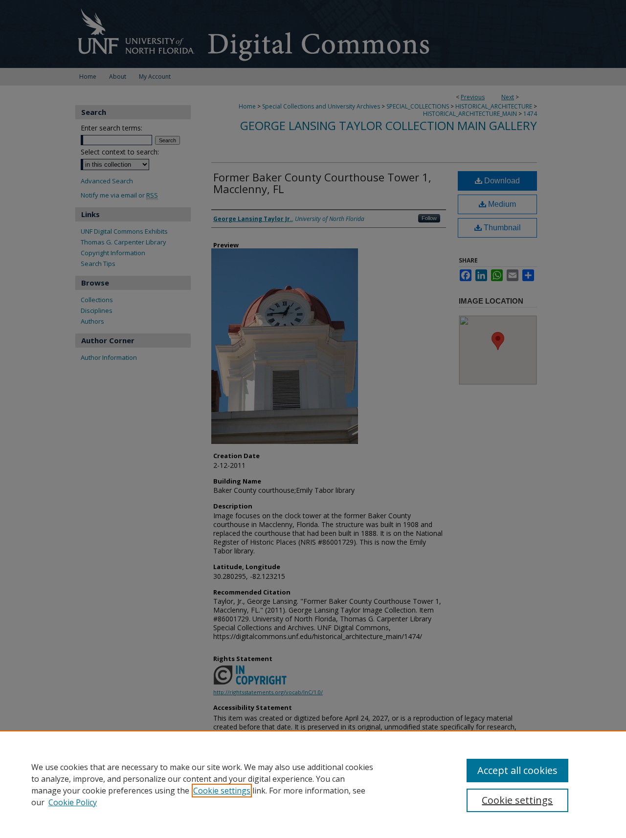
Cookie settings (221, 790)
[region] (313, 784)
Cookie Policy (72, 802)
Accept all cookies (517, 770)
